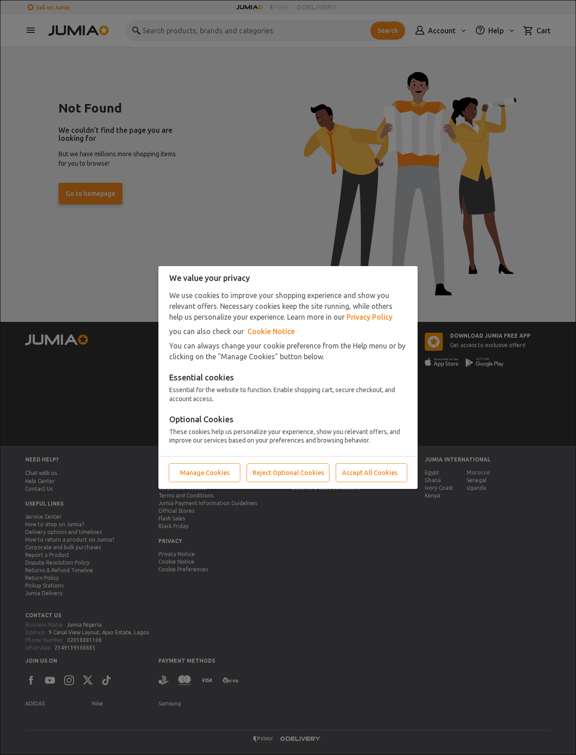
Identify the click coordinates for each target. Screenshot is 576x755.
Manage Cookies (205, 472)
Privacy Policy (369, 317)
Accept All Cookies (369, 472)
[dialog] (288, 377)
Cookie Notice (271, 331)
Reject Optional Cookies (288, 472)
